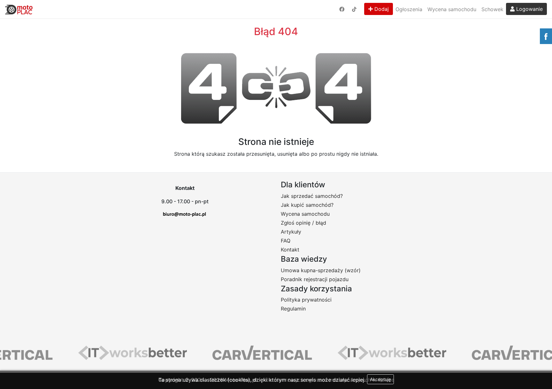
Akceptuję (380, 379)
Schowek (492, 9)
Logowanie (529, 9)
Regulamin (293, 308)
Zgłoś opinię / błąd (303, 223)
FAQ (285, 240)
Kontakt (290, 249)
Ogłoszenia (408, 9)
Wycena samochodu (451, 9)
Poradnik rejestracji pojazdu (315, 279)
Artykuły (291, 231)
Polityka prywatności (306, 299)
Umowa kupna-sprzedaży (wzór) (321, 270)
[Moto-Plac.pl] (19, 9)
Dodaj (381, 9)
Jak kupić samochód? (307, 205)
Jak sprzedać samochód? (312, 196)
